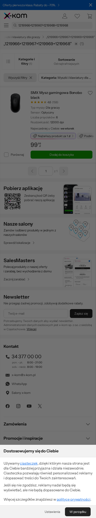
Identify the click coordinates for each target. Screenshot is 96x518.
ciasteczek (29, 463)
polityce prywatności (73, 499)
